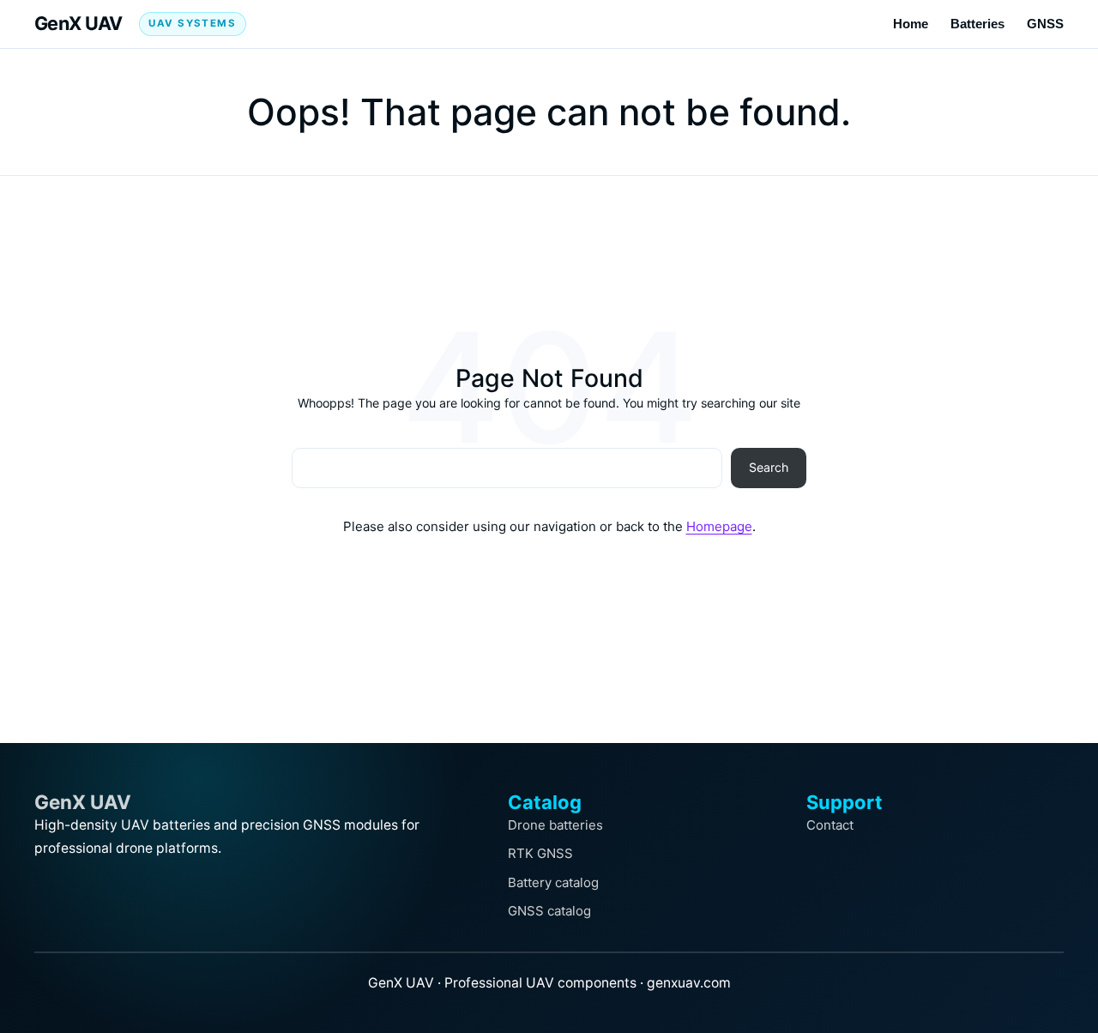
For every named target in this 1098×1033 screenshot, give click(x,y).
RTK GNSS (540, 853)
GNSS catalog (549, 911)
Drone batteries (555, 825)
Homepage (719, 526)
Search (768, 467)
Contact (830, 825)
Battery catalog (553, 882)
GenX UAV (78, 23)
